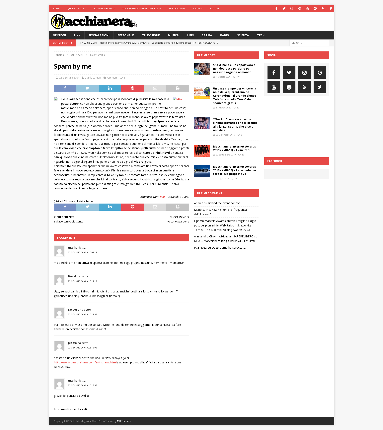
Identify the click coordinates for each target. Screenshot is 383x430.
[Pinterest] (299, 8)
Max (162, 197)
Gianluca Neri (93, 77)
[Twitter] (284, 8)
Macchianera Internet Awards (140, 8)
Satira (207, 35)
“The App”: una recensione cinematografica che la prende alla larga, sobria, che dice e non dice (235, 124)
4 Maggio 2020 (223, 76)
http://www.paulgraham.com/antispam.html (85, 362)
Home (56, 8)
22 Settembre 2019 (226, 154)
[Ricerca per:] (309, 43)
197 (238, 76)
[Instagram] (291, 8)
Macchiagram (177, 8)
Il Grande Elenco (104, 8)
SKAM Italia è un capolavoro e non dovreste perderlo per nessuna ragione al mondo (234, 68)
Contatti (215, 8)
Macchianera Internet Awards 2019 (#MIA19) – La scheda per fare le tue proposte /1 (234, 170)
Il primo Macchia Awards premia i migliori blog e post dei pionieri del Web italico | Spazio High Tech (225, 225)
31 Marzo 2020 (223, 107)
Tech (261, 35)
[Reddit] (315, 8)
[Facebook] (276, 8)
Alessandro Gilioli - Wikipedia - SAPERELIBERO (224, 236)
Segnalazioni (99, 35)
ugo (71, 247)
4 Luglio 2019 (222, 178)
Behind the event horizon (224, 203)
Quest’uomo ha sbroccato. (229, 247)
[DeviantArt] (330, 8)
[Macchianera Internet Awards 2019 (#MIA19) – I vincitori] (202, 151)
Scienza (243, 35)
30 (236, 178)
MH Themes (123, 421)
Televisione (151, 35)
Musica (173, 35)
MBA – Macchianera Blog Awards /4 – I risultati (224, 241)
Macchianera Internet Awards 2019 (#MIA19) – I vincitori (234, 148)
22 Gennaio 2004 (69, 77)
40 (243, 154)
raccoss (73, 309)
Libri (190, 35)
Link (77, 35)
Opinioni (59, 35)
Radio (196, 8)
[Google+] (323, 8)
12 (238, 107)
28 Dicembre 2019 (225, 134)
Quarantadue (75, 8)
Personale (125, 35)
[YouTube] (307, 8)
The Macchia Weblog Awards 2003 (227, 230)
